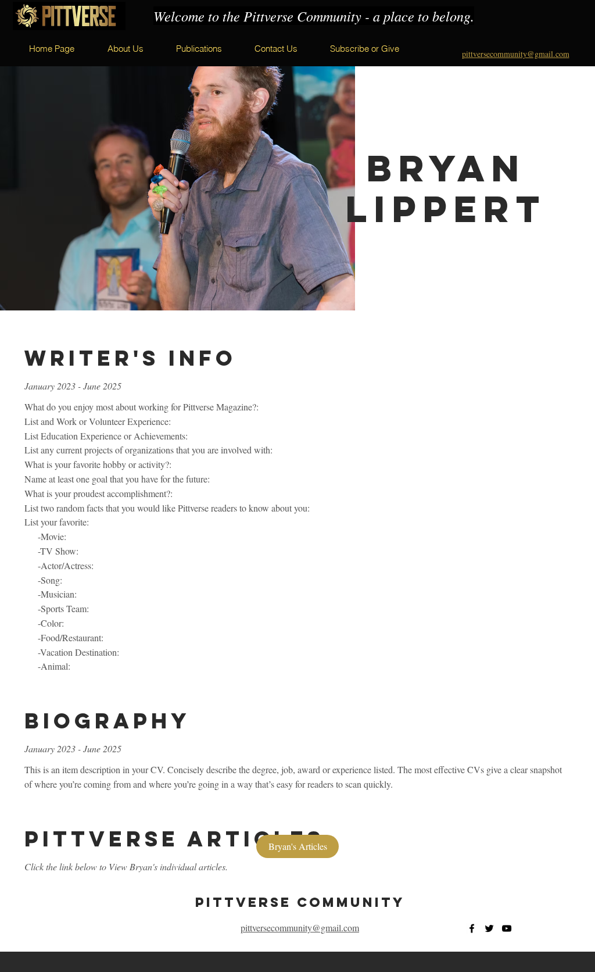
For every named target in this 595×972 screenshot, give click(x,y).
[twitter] (489, 928)
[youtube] (506, 928)
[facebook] (472, 928)
